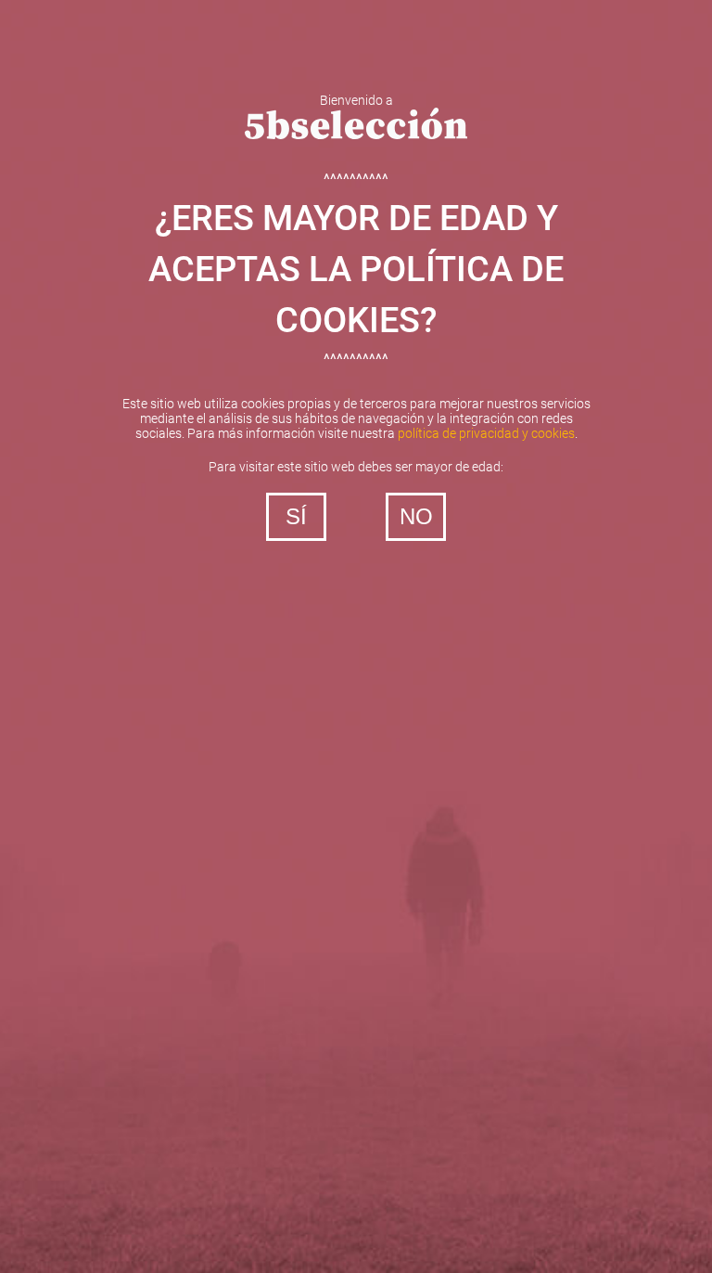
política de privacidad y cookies (486, 433)
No (416, 516)
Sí (296, 516)
